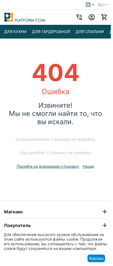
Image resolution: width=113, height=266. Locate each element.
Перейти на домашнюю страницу (48, 166)
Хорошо (96, 258)
